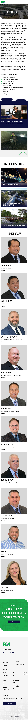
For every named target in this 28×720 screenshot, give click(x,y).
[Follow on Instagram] (9, 652)
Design (25, 673)
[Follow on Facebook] (7, 652)
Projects (5, 665)
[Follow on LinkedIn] (4, 652)
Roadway (5, 673)
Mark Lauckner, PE (7, 480)
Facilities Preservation (6, 689)
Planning (15, 673)
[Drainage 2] (14, 149)
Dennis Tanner (6, 372)
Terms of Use (13, 714)
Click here (3, 123)
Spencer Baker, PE (7, 444)
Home (4, 660)
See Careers (13, 622)
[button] (20, 153)
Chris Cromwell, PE (7, 408)
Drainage (5, 675)
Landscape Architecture (16, 686)
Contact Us (5, 43)
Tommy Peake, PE (6, 516)
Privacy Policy (6, 714)
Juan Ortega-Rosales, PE (9, 337)
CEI (4, 685)
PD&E (14, 678)
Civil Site (15, 691)
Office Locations (20, 664)
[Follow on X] (11, 652)
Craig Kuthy (5, 551)
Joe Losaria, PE (6, 265)
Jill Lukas (4, 587)
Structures (5, 678)
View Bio (3, 270)
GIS (14, 675)
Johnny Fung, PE (6, 301)
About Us (5, 662)
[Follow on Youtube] (13, 652)
